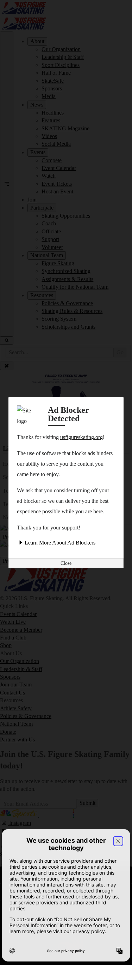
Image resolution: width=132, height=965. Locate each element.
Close (66, 563)
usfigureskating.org (81, 437)
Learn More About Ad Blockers (60, 543)
